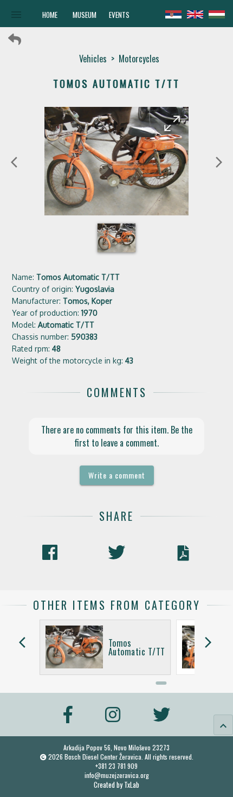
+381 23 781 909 (116, 765)
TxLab (131, 785)
